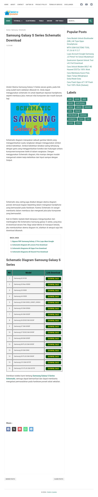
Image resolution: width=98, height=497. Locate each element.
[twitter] (14, 429)
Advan (77, 99)
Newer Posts (10, 479)
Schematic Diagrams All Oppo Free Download (29, 248)
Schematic (72, 119)
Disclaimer (68, 4)
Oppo (70, 111)
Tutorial (17, 21)
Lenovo (78, 107)
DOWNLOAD (53, 278)
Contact (20, 4)
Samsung (83, 115)
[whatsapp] (25, 429)
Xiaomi (70, 123)
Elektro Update (52, 492)
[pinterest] (20, 429)
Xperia (78, 123)
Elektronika (30, 21)
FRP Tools (59, 21)
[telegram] (31, 429)
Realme (77, 111)
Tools (41, 21)
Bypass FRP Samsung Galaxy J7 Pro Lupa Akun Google (33, 241)
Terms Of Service (55, 4)
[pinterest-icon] (91, 5)
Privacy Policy (41, 4)
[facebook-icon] (81, 5)
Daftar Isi (29, 4)
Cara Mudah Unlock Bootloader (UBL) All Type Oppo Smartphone (80, 41)
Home (6, 4)
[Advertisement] (34, 66)
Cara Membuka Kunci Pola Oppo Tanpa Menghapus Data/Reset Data (78, 76)
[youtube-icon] (86, 5)
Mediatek (88, 107)
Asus (84, 99)
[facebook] (8, 429)
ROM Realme (72, 115)
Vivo (88, 119)
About (13, 4)
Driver (49, 21)
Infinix (70, 107)
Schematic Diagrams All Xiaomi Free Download (30, 252)
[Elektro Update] (11, 12)
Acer (70, 99)
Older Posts (58, 479)
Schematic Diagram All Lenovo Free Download (29, 245)
